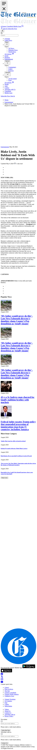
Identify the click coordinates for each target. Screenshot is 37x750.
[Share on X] (5, 174)
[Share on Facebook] (5, 170)
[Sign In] (2, 31)
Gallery (7, 704)
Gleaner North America (12, 694)
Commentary (12, 67)
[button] (4, 26)
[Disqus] (18, 552)
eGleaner (7, 38)
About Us (7, 711)
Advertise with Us (10, 89)
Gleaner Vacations (10, 699)
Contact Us (8, 713)
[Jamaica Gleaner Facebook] (2, 674)
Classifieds (8, 91)
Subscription (8, 706)
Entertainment (9, 59)
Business (7, 57)
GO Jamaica (8, 701)
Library (7, 687)
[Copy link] (5, 167)
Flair (6, 702)
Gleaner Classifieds (10, 692)
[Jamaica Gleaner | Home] (18, 18)
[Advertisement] (18, 126)
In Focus (11, 70)
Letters (10, 69)
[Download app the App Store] (6, 672)
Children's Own (9, 696)
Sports (6, 56)
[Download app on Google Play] (28, 667)
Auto (6, 86)
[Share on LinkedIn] (5, 172)
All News (11, 48)
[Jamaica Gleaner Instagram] (2, 680)
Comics (7, 88)
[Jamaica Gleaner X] (2, 677)
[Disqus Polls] (18, 502)
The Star (7, 691)
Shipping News (13, 50)
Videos (7, 709)
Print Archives (9, 689)
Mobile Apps (8, 93)
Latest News (8, 40)
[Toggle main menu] (4, 6)
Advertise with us (10, 714)
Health (7, 84)
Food (9, 80)
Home (7, 100)
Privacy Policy (9, 716)
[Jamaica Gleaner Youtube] (2, 682)
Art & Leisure (12, 78)
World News (12, 52)
